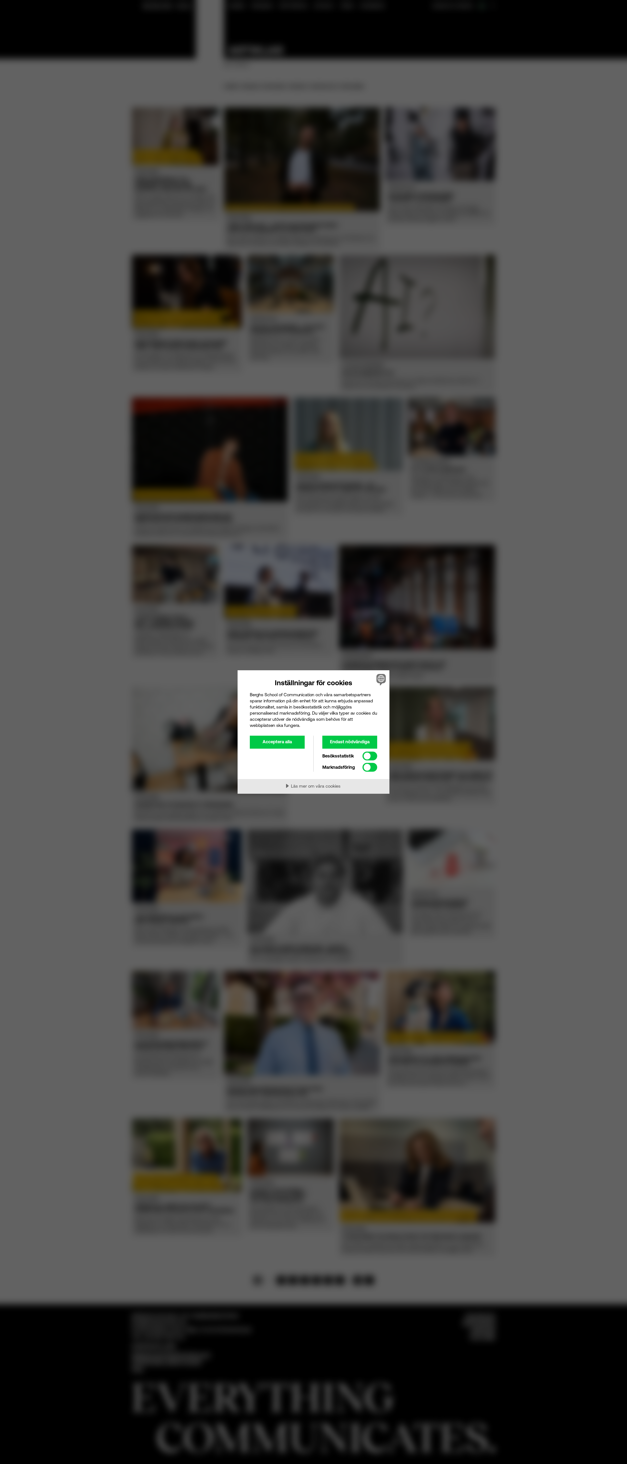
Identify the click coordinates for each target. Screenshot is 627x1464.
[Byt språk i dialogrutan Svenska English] (380, 679)
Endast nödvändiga (350, 741)
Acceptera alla (277, 741)
